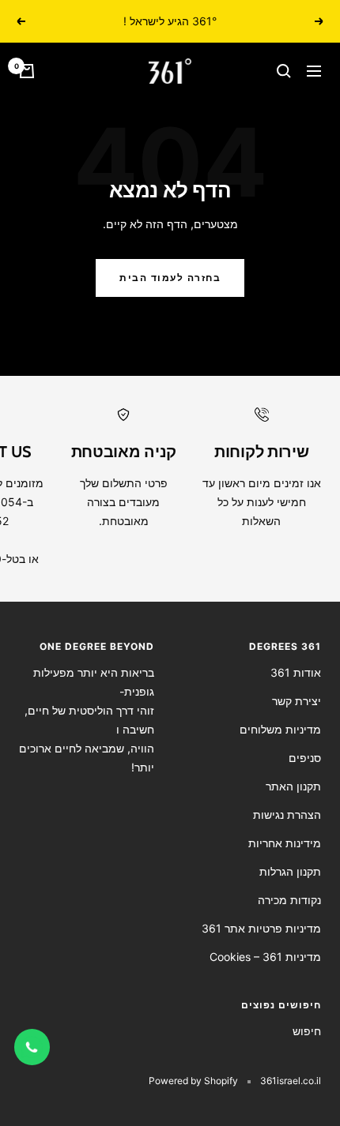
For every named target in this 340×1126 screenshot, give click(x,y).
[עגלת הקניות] (27, 71)
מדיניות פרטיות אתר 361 (261, 928)
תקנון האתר (293, 786)
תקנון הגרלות (290, 871)
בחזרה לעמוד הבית (170, 277)
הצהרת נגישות (287, 814)
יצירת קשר (296, 701)
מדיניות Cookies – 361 (265, 956)
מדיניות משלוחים (280, 729)
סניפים (305, 757)
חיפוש (307, 1031)
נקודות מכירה (289, 899)
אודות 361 (295, 672)
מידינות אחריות (284, 843)
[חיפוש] (284, 71)
